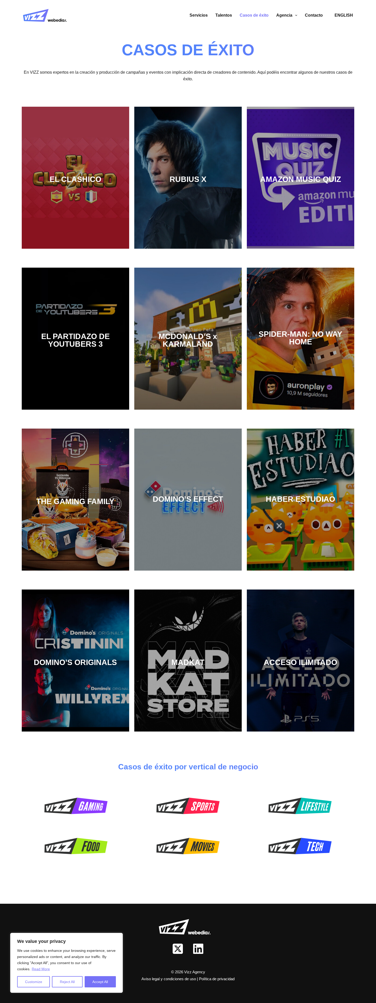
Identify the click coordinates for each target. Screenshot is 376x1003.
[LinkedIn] (198, 949)
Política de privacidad (217, 979)
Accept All (100, 982)
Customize (33, 982)
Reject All (67, 982)
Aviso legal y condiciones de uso (169, 979)
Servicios (199, 15)
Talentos (223, 15)
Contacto (314, 15)
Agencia (284, 15)
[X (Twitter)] (178, 949)
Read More (41, 969)
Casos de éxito (254, 15)
